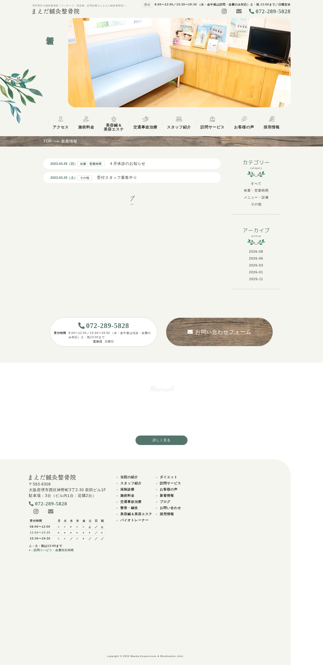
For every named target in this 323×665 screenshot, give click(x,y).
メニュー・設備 (256, 197)
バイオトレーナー (134, 520)
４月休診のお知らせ (127, 164)
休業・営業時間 (256, 190)
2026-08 (256, 251)
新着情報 (167, 495)
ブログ (165, 501)
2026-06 (256, 258)
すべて (256, 183)
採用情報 (167, 514)
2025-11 (256, 279)
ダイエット (169, 477)
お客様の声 (169, 489)
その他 (256, 204)
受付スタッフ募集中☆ (117, 177)
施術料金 (127, 495)
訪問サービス (170, 483)
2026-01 (256, 272)
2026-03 (256, 265)
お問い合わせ (170, 508)
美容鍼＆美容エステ (136, 514)
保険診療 (127, 489)
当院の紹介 (129, 477)
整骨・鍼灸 (129, 508)
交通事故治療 (131, 501)
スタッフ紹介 (131, 483)
